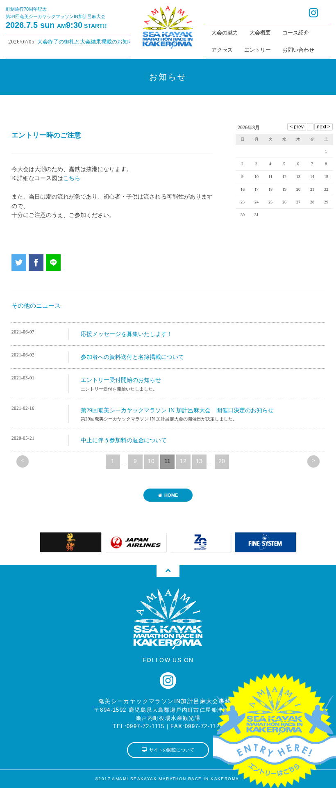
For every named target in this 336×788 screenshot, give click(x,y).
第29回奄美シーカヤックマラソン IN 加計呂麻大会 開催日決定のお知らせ (177, 410)
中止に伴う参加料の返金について (124, 440)
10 (151, 461)
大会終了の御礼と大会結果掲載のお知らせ (78, 42)
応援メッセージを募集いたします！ (127, 334)
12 (183, 461)
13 (199, 461)
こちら (71, 178)
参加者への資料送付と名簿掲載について (132, 357)
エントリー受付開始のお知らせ (121, 380)
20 (221, 461)
